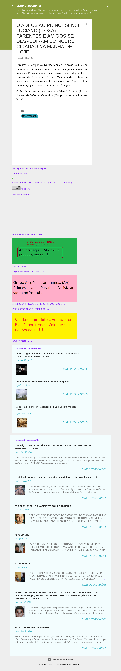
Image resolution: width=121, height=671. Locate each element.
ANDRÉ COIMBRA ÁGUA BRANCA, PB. (34, 627)
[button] (86, 24)
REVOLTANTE (22, 535)
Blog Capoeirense (29, 5)
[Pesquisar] (107, 6)
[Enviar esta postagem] (22, 111)
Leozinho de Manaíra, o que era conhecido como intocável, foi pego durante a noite (57, 477)
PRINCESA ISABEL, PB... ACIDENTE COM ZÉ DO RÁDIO (43, 506)
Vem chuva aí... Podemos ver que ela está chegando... (43, 381)
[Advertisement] (107, 54)
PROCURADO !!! (23, 564)
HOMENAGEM (29, 116)
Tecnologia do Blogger (62, 659)
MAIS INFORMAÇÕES (75, 369)
